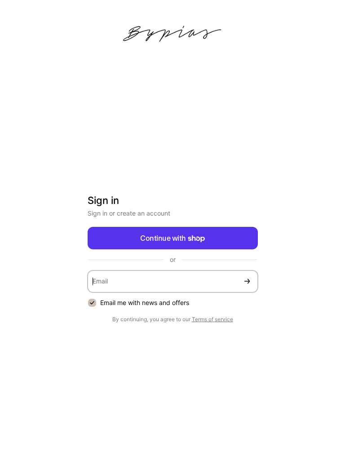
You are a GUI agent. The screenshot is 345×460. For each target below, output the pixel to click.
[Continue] (247, 281)
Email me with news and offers (144, 302)
